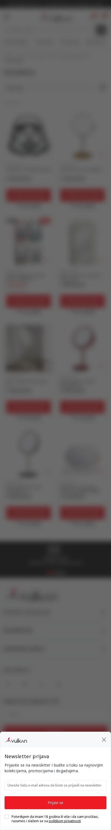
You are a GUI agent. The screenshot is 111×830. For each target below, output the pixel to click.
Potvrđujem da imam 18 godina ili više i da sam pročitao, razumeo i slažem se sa (55, 819)
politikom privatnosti (65, 821)
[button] (104, 739)
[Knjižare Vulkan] (16, 739)
